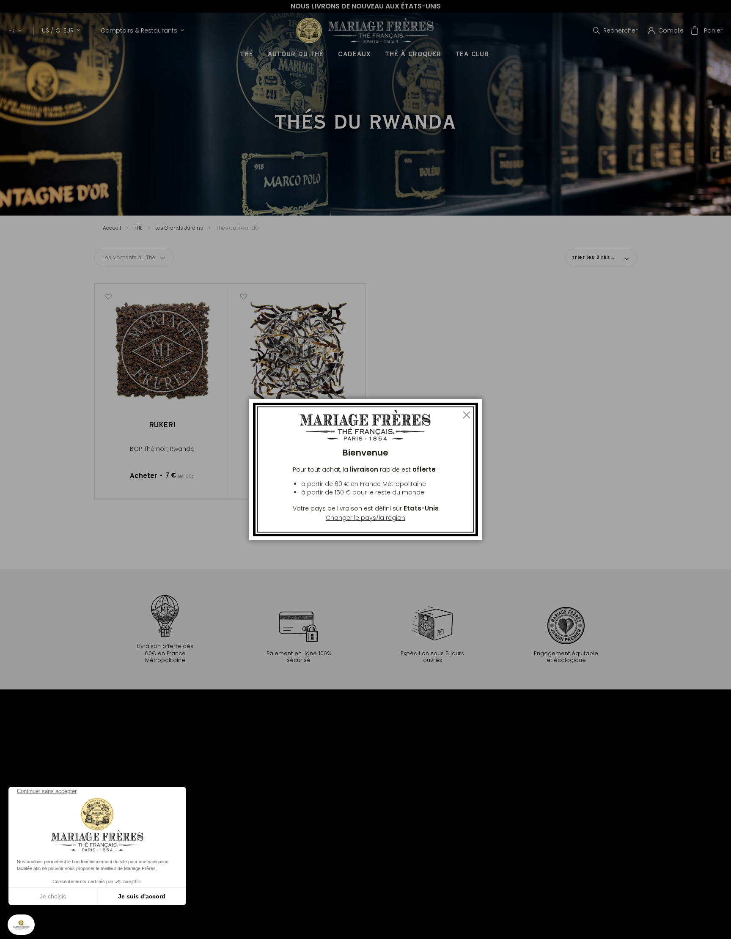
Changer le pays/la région (365, 517)
